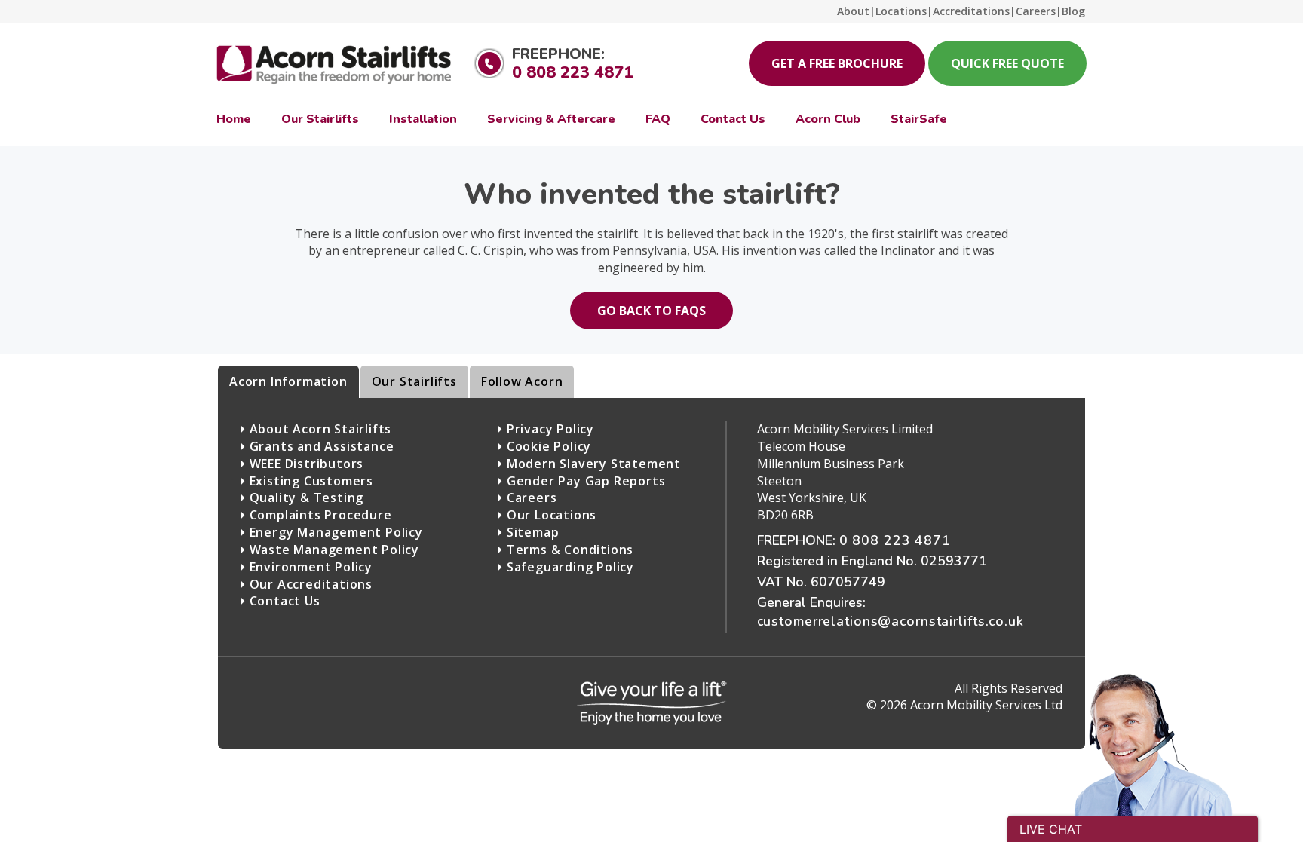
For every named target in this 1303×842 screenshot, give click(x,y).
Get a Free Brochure (837, 63)
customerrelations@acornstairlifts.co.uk (890, 621)
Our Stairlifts (414, 381)
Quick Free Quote (1007, 63)
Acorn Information (288, 381)
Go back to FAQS (651, 310)
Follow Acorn (522, 381)
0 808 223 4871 (572, 72)
